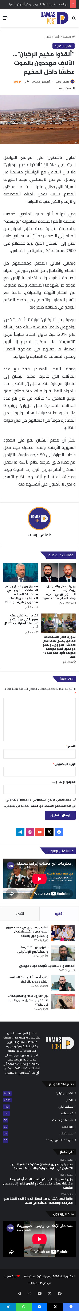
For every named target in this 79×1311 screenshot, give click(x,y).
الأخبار (57, 36)
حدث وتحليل (66, 1133)
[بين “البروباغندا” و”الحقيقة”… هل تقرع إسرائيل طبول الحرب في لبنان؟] (63, 1001)
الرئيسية (67, 36)
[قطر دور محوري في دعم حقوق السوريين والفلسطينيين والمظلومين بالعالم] (63, 933)
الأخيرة (20, 914)
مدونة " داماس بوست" (59, 1140)
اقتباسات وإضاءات (62, 1120)
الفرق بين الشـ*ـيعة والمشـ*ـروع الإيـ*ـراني (32, 949)
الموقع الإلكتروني (64, 781)
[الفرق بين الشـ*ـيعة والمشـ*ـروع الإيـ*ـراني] (63, 953)
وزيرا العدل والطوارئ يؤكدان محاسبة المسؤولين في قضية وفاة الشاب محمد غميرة (59, 592)
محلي (48, 36)
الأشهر (59, 914)
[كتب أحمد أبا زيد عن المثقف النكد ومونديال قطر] (63, 983)
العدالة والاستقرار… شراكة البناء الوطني (47, 966)
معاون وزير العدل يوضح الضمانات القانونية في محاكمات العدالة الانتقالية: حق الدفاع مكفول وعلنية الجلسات (21, 594)
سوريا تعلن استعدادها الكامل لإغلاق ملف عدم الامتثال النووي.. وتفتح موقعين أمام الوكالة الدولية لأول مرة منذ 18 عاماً (59, 646)
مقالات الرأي (65, 1106)
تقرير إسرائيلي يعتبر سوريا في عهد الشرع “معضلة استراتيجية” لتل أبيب (21, 621)
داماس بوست (62, 81)
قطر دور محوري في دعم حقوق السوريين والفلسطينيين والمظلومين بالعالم (27, 931)
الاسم (71, 746)
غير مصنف (67, 1113)
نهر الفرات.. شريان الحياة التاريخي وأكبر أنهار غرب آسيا (38, 4)
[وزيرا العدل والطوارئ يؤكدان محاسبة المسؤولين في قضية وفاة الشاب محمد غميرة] (58, 572)
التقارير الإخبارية (63, 45)
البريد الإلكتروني (64, 763)
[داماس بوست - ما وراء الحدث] (54, 18)
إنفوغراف (67, 1127)
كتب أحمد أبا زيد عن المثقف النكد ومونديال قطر (28, 979)
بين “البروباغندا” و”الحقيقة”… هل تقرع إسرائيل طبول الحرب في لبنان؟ (28, 1000)
